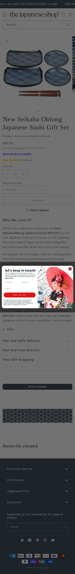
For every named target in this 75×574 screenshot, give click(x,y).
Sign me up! (19, 295)
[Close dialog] (70, 268)
